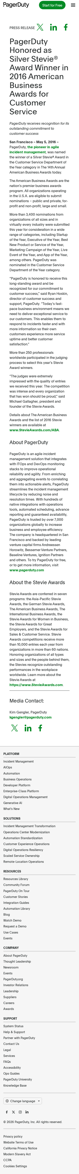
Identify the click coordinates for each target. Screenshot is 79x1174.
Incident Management (18, 761)
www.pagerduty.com (26, 570)
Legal (7, 1050)
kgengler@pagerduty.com (30, 717)
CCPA (7, 1160)
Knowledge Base (15, 1085)
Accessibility (12, 1067)
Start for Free (52, 5)
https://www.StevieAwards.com (36, 684)
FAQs (7, 1061)
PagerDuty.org (13, 979)
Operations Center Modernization (26, 832)
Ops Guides (11, 1073)
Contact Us (11, 1044)
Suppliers (9, 997)
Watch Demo (12, 920)
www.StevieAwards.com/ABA (34, 429)
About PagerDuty (15, 955)
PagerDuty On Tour (16, 891)
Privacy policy (12, 1136)
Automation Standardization (23, 838)
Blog (6, 914)
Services (9, 1056)
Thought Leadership (17, 961)
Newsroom (11, 967)
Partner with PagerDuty (19, 1038)
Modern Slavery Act (17, 1154)
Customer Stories (15, 897)
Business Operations (17, 779)
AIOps (7, 767)
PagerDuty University (17, 1079)
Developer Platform (16, 785)
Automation (11, 773)
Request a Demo (15, 926)
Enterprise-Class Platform (21, 791)
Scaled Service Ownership (21, 855)
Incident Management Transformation (29, 826)
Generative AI (12, 803)
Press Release (22, 27)
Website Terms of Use (18, 1142)
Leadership (11, 991)
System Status (13, 1026)
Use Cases (10, 932)
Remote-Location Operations (23, 861)
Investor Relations (15, 985)
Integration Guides (16, 902)
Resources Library (15, 879)
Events (7, 938)
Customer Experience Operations (26, 844)
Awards (8, 1009)
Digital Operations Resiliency (23, 850)
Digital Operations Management (25, 797)
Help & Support (14, 1032)
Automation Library (16, 908)
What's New (11, 809)
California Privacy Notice (20, 1148)
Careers (8, 1003)
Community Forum (16, 885)
